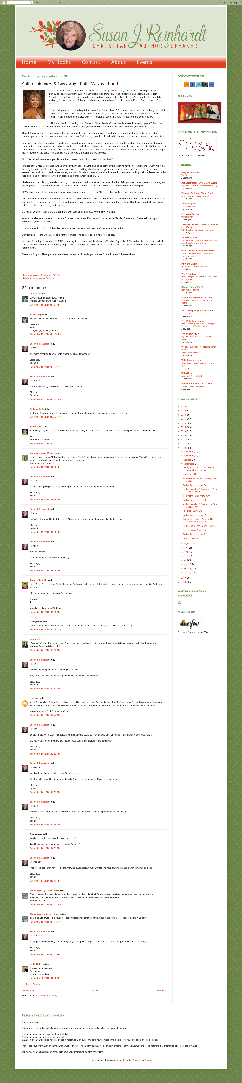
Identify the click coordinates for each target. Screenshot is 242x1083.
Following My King (190, 214)
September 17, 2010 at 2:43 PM (45, 881)
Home (29, 62)
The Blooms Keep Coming (192, 386)
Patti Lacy (35, 294)
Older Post (161, 990)
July (185, 548)
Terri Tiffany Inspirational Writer (197, 310)
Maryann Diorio (189, 264)
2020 (183, 406)
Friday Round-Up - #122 (194, 515)
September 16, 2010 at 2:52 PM (45, 754)
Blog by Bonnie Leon (191, 172)
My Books (59, 62)
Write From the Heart (191, 360)
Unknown (34, 698)
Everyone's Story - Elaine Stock (197, 193)
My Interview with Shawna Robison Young (199, 186)
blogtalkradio (112, 90)
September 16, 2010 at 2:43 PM (45, 688)
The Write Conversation (193, 321)
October (187, 460)
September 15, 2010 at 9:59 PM (45, 570)
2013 (183, 435)
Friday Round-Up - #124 (194, 485)
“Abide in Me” (187, 217)
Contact (91, 62)
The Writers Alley (190, 334)
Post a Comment (34, 984)
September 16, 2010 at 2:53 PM (45, 792)
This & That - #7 (190, 538)
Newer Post (28, 990)
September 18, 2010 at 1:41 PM (45, 954)
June (186, 552)
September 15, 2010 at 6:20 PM (45, 467)
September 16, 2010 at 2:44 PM (45, 715)
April (185, 560)
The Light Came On (192, 511)
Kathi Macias (55, 90)
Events (144, 62)
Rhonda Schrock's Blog (193, 287)
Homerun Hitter (190, 474)
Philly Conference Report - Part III (199, 526)
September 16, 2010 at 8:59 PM (45, 848)
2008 (183, 582)
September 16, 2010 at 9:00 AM (45, 612)
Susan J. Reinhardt (39, 344)
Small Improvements (190, 352)
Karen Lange (36, 314)
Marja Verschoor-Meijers (42, 453)
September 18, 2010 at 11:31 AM (45, 904)
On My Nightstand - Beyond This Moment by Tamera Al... (198, 520)
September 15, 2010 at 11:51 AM (45, 417)
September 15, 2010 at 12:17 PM (45, 443)
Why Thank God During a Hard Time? (197, 230)
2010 (183, 448)
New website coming (190, 290)
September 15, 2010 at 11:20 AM (45, 367)
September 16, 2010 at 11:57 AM (45, 629)
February (188, 568)
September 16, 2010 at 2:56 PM (45, 824)
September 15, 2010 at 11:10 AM (45, 334)
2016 (183, 423)
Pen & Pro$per (188, 274)
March (186, 564)
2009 (183, 578)
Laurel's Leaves (189, 237)
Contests (50, 278)
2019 (183, 410)
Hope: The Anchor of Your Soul (194, 266)
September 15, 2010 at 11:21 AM (45, 399)
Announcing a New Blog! (195, 530)
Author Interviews (37, 278)
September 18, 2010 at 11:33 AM (45, 922)
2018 (183, 415)
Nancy (33, 639)
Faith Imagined (188, 203)
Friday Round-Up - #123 (194, 500)
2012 (183, 439)
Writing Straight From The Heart (197, 383)
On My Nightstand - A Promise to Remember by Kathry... (198, 468)
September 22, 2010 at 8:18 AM (45, 978)
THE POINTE (187, 313)
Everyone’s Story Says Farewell (195, 196)
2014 (183, 431)
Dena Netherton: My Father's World (199, 183)
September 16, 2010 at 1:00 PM (45, 650)
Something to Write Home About (197, 297)
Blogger (148, 1060)
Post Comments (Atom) (46, 995)
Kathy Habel (36, 964)
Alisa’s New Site (188, 206)
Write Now (186, 373)
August (187, 543)
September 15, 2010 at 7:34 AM (45, 305)
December (188, 451)
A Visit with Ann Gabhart (191, 376)
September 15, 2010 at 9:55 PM (45, 500)
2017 (183, 419)
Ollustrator (126, 1060)
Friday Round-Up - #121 (194, 534)
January (187, 572)
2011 (183, 443)
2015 (183, 427)
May (185, 556)
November (188, 455)
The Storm (185, 175)
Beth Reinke (36, 426)
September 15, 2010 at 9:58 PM (45, 532)
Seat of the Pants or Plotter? (196, 496)
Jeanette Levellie (38, 580)
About (118, 62)
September (189, 464)
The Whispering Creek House (44, 890)
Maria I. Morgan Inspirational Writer (198, 250)
